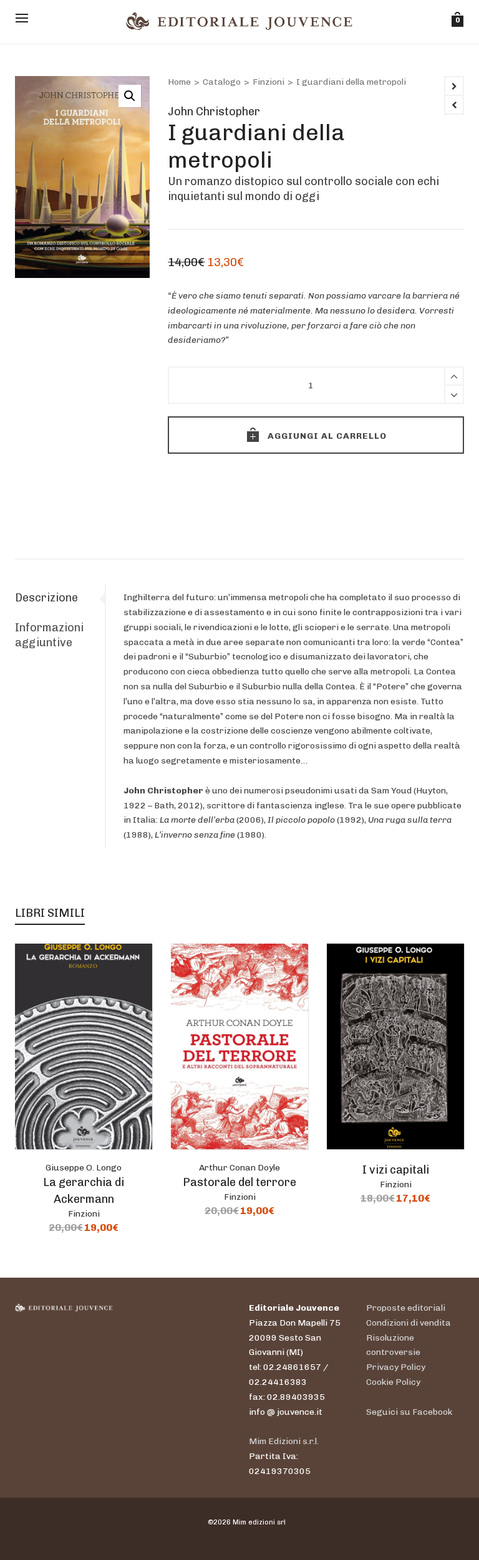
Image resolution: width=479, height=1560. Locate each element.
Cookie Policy (393, 1382)
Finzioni (268, 82)
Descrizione (46, 598)
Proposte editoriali (405, 1308)
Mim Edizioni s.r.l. (284, 1441)
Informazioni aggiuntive (49, 635)
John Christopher (214, 111)
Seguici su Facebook (409, 1412)
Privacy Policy (395, 1367)
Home (179, 82)
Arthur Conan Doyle (239, 1167)
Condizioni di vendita (408, 1323)
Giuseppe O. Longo (84, 1167)
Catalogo (222, 82)
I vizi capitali (395, 1170)
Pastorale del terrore (239, 1182)
